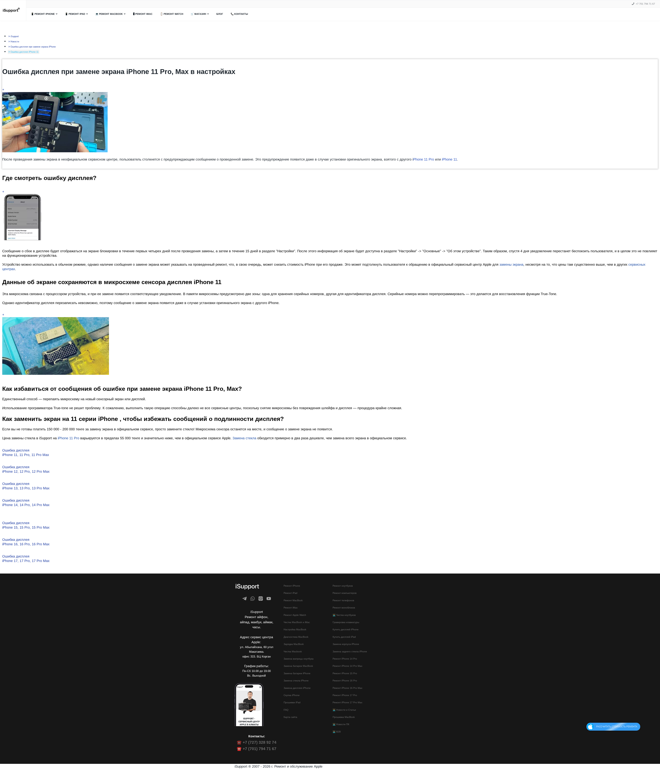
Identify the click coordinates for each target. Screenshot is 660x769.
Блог (219, 14)
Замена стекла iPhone (296, 680)
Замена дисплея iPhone (297, 688)
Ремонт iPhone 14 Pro (345, 658)
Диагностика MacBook (296, 636)
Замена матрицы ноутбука (299, 658)
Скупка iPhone (292, 695)
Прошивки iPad (292, 702)
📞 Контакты (239, 14)
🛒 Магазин (198, 14)
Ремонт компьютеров (344, 593)
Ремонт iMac (291, 607)
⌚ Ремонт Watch (171, 14)
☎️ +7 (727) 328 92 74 (256, 742)
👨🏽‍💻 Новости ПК (341, 724)
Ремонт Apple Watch (295, 615)
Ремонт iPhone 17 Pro (345, 695)
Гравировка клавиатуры (346, 622)
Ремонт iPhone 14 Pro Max (347, 666)
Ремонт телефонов (343, 600)
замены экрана (511, 264)
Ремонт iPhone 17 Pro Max (347, 702)
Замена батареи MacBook (298, 666)
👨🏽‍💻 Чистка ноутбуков (344, 615)
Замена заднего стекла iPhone (350, 651)
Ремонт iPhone (292, 585)
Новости (14, 41)
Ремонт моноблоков (344, 607)
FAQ (286, 709)
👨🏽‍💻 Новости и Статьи (344, 709)
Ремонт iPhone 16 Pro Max (347, 688)
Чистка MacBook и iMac (297, 622)
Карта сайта (290, 717)
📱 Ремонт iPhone (43, 14)
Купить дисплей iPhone (346, 629)
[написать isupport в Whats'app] (252, 598)
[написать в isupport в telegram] (244, 598)
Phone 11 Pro (423, 159)
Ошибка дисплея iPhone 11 (24, 52)
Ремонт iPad (290, 593)
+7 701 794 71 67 (645, 3)
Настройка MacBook (295, 629)
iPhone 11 (449, 159)
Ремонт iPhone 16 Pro (345, 680)
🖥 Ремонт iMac (142, 14)
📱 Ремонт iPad (75, 14)
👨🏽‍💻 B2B (337, 731)
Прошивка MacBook (344, 717)
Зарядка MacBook (294, 644)
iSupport (14, 36)
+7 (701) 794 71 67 (259, 748)
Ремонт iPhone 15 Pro (345, 673)
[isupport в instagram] (260, 598)
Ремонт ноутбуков (343, 585)
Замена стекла (244, 438)
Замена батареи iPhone (297, 673)
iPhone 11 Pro (68, 438)
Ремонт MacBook (293, 600)
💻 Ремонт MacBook (109, 14)
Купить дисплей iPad (344, 636)
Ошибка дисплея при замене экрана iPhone (33, 46)
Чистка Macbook (293, 651)
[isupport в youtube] (269, 598)
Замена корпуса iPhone (346, 644)
